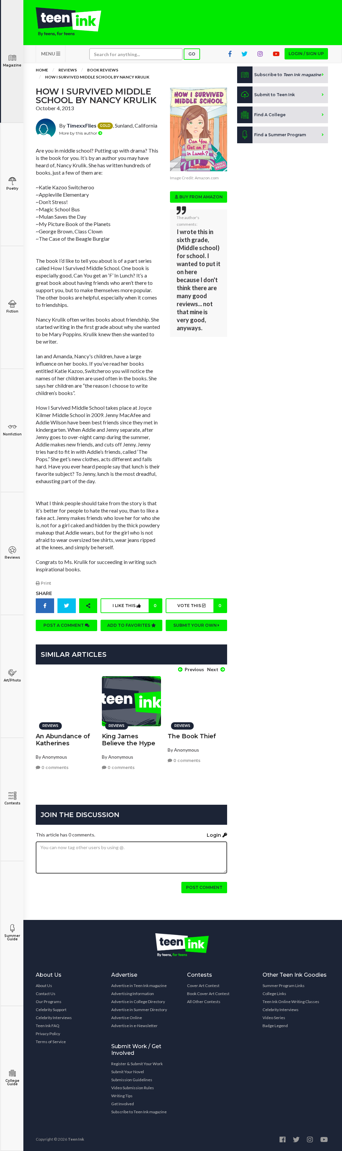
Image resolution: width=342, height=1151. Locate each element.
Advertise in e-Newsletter (134, 1025)
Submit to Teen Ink (274, 94)
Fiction (12, 311)
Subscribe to (287, 74)
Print (45, 583)
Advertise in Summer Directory (139, 1009)
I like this (135, 605)
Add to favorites (129, 625)
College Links (274, 993)
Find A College (270, 114)
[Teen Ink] (68, 22)
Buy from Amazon (200, 196)
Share (44, 593)
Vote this (199, 605)
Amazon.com (207, 177)
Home (42, 69)
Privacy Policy (48, 1033)
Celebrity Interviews (54, 1017)
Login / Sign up (306, 53)
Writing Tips (122, 1095)
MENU (48, 53)
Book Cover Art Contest (208, 993)
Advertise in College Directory (138, 1001)
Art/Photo (12, 680)
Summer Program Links (284, 985)
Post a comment (64, 625)
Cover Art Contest (203, 985)
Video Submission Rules (132, 1087)
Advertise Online (126, 1017)
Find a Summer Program (280, 134)
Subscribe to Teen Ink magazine (139, 1111)
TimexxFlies (81, 125)
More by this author (78, 133)
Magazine (12, 65)
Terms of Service (51, 1041)
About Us (44, 985)
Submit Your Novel (127, 1071)
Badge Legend (275, 1025)
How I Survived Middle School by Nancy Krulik (97, 76)
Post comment (204, 887)
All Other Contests (203, 1001)
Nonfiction (12, 434)
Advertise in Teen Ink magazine (139, 985)
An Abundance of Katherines (63, 740)
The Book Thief (192, 736)
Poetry (12, 188)
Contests (12, 803)
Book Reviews (102, 69)
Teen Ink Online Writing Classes (291, 1001)
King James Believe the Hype (128, 740)
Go (191, 53)
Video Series (274, 1017)
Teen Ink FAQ (47, 1025)
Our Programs (48, 1001)
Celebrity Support (51, 1009)
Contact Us (45, 993)
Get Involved (122, 1103)
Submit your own (195, 625)
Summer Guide (12, 937)
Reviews (12, 557)
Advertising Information (132, 993)
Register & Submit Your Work (137, 1063)
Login (214, 835)
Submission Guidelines (131, 1079)
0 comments (54, 767)
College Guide (12, 1082)
